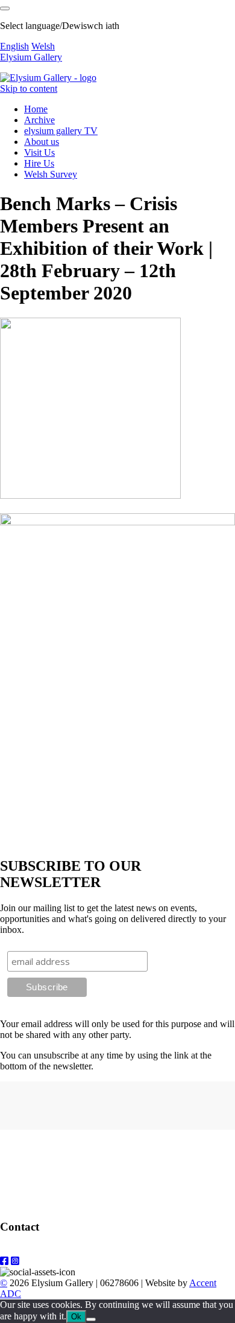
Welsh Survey (50, 174)
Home (36, 109)
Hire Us (39, 163)
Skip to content (28, 88)
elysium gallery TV (61, 131)
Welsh (43, 46)
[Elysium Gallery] (48, 77)
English (14, 46)
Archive (39, 120)
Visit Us (39, 152)
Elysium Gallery (31, 57)
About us (41, 141)
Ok (76, 1316)
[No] (91, 1319)
